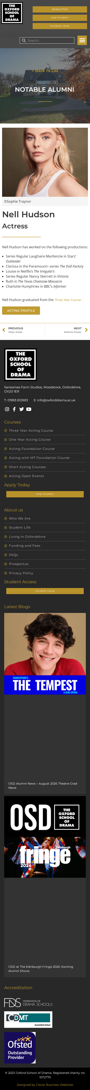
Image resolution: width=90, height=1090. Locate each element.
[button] (82, 40)
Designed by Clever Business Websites (45, 1085)
